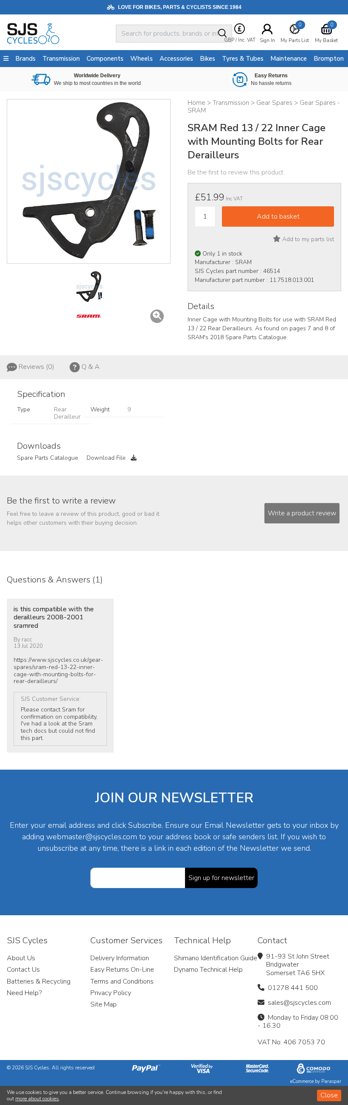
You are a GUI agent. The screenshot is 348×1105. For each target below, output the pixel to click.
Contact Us (23, 969)
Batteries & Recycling (38, 981)
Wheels (141, 58)
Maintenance (288, 58)
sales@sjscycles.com (299, 1002)
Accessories (176, 58)
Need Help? (24, 993)
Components (105, 58)
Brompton (329, 58)
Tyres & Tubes (243, 58)
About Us (21, 958)
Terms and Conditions (122, 981)
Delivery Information (119, 958)
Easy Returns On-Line (122, 969)
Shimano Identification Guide (215, 958)
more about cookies (37, 1098)
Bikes (207, 58)
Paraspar (331, 1081)
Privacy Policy (110, 993)
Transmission (61, 58)
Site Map (103, 1004)
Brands (25, 58)
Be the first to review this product (235, 172)
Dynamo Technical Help (208, 969)
